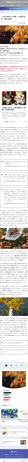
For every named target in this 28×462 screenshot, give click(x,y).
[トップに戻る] (2, 455)
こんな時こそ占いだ (18, 454)
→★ (22, 55)
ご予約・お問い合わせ (14, 8)
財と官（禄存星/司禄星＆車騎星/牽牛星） (14, 342)
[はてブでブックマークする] (16, 365)
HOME (15, 451)
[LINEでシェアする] (22, 365)
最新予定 (2, 5)
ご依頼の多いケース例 (20, 5)
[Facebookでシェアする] (11, 365)
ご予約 (11, 454)
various (10, 405)
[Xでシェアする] (6, 365)
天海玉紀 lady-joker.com (15, 2)
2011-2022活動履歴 (10, 5)
